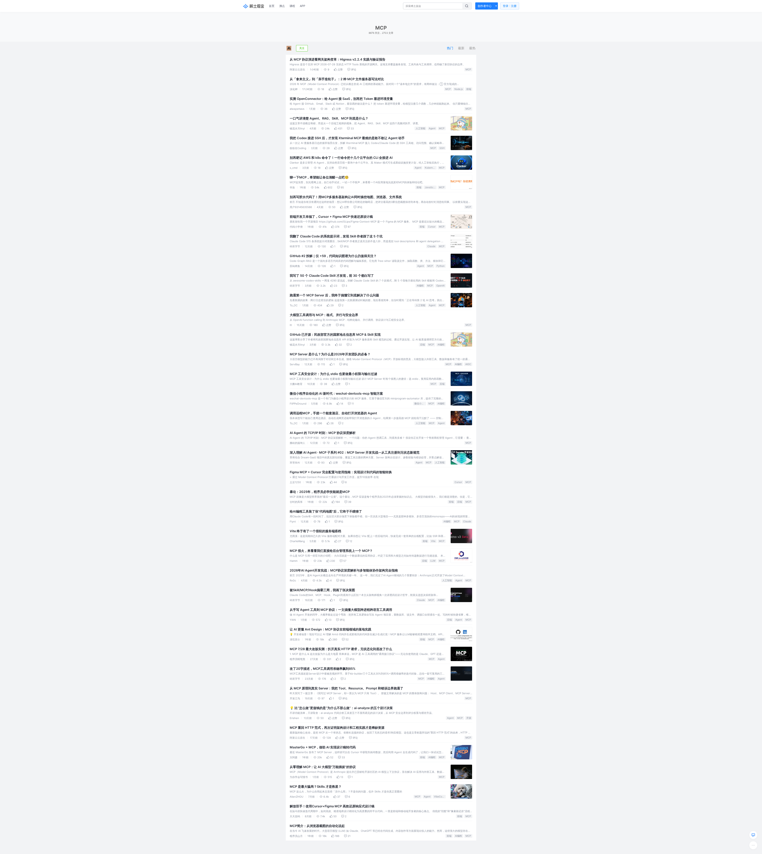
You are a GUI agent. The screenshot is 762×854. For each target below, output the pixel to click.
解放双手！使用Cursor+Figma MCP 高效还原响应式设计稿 (332, 806)
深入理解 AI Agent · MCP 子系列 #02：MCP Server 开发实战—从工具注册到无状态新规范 (354, 452)
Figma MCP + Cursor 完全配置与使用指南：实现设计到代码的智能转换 (341, 472)
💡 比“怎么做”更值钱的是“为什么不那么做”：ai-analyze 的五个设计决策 (341, 708)
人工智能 (420, 128)
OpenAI (440, 285)
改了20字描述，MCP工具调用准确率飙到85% (323, 669)
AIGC (468, 364)
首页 (271, 6)
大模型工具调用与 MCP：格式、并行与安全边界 (324, 315)
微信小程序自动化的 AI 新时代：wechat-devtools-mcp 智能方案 (336, 393)
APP (302, 6)
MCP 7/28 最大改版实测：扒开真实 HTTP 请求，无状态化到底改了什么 (341, 649)
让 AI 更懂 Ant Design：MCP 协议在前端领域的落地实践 (330, 629)
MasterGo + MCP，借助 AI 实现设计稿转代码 (323, 747)
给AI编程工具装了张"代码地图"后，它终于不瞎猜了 (326, 511)
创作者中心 (485, 6)
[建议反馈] (753, 835)
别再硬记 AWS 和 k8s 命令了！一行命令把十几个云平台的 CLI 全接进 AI (341, 158)
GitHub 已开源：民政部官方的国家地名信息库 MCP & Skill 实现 (335, 334)
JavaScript (431, 187)
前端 (468, 89)
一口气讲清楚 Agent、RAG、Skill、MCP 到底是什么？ (329, 118)
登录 (510, 6)
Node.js (458, 89)
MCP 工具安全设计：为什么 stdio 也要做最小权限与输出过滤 (333, 374)
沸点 (282, 6)
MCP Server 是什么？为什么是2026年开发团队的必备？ (330, 354)
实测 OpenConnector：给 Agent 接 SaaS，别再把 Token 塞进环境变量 (341, 99)
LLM (432, 560)
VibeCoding (440, 796)
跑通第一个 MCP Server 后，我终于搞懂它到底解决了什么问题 (334, 295)
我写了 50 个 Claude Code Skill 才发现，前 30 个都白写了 (332, 276)
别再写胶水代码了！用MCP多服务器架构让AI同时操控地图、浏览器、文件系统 (346, 197)
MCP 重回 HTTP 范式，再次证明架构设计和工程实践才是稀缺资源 (337, 728)
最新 (461, 48)
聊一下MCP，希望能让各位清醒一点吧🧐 (319, 177)
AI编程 (420, 285)
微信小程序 (420, 403)
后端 (422, 344)
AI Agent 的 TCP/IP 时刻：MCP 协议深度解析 (323, 433)
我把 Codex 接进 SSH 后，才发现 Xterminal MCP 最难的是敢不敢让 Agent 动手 (347, 138)
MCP (468, 69)
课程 (292, 6)
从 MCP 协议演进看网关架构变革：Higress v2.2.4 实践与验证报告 (337, 59)
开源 (468, 717)
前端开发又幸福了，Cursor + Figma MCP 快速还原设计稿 (331, 217)
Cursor (431, 226)
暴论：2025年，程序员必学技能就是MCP (320, 492)
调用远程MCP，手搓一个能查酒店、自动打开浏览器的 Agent (333, 413)
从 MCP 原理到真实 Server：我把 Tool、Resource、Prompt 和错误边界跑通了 (346, 688)
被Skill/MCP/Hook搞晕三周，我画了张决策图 (322, 590)
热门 (450, 48)
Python (440, 265)
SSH (442, 148)
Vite (433, 541)
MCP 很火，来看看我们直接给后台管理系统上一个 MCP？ (331, 551)
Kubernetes (431, 167)
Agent (432, 128)
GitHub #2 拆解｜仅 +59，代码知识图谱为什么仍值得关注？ (333, 256)
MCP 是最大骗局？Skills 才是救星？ (316, 786)
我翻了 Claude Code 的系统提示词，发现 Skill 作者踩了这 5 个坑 (336, 236)
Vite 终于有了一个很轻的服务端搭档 (315, 531)
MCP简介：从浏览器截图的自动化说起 (317, 826)
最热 (472, 48)
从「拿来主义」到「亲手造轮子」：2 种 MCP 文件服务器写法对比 (337, 79)
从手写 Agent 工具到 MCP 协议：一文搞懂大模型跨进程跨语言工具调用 (341, 610)
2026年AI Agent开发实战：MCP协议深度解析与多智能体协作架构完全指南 (344, 570)
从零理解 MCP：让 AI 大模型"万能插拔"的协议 (323, 767)
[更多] (753, 845)
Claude (431, 246)
